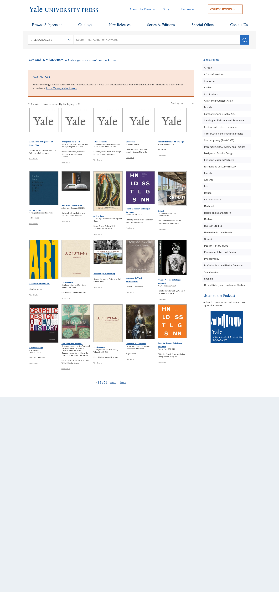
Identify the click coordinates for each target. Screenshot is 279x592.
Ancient (208, 87)
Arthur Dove (98, 216)
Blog (166, 9)
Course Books (221, 9)
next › (113, 382)
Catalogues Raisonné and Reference (224, 120)
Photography (211, 258)
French (208, 173)
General (208, 179)
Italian (208, 192)
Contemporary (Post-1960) (219, 140)
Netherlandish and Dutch (218, 232)
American (209, 81)
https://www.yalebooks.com (61, 88)
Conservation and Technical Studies (223, 133)
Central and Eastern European (220, 127)
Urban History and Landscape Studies (224, 285)
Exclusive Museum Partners (219, 159)
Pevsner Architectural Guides (220, 252)
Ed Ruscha (130, 141)
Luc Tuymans (67, 282)
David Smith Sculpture (72, 205)
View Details (33, 159)
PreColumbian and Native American (223, 265)
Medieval (209, 206)
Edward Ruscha (100, 141)
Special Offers (202, 24)
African (208, 67)
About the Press (140, 9)
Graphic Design (36, 347)
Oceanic (208, 239)
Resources (187, 9)
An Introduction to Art (39, 283)
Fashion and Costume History (220, 166)
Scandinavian (211, 272)
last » (123, 382)
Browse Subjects (45, 24)
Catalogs (85, 24)
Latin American (212, 199)
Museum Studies (213, 225)
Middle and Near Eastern (217, 212)
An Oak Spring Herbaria (72, 343)
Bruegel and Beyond (71, 141)
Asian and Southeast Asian (218, 100)
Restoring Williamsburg (104, 273)
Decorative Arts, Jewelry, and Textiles (224, 146)
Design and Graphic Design (218, 153)
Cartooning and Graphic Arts (220, 113)
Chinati (161, 211)
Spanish (208, 278)
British (208, 107)
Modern (208, 219)
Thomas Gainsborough (136, 343)
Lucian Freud (35, 210)
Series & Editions (161, 24)
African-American (213, 74)
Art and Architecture (46, 59)
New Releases (119, 24)
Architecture (211, 94)
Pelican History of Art (216, 245)
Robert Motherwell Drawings (171, 141)
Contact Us (239, 24)
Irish (206, 186)
